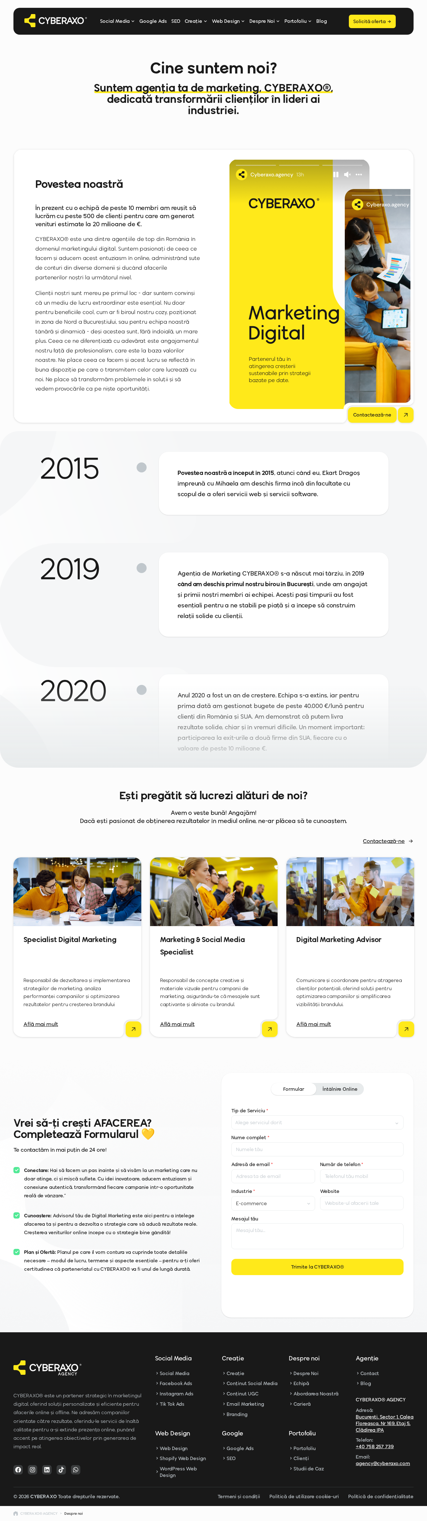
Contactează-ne (384, 841)
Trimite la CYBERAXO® (317, 1267)
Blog (321, 21)
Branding (237, 1414)
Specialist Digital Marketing (70, 939)
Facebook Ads (176, 1383)
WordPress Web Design (178, 1472)
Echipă (301, 1383)
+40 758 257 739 (375, 1446)
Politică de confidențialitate (381, 1496)
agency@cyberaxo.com (383, 1463)
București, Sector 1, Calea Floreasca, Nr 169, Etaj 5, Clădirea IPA (385, 1423)
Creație (194, 21)
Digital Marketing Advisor (338, 939)
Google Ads (153, 21)
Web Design (226, 21)
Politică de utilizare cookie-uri (304, 1496)
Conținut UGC (243, 1394)
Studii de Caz (309, 1469)
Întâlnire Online (340, 1089)
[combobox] (317, 1122)
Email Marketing (245, 1404)
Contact (369, 1373)
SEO (175, 21)
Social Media (115, 21)
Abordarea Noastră (316, 1394)
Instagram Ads (176, 1394)
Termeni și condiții (239, 1496)
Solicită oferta (369, 21)
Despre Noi (261, 21)
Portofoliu (295, 21)
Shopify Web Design (183, 1458)
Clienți (301, 1458)
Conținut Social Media (252, 1383)
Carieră (302, 1404)
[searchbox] (266, 1122)
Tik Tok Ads (172, 1404)
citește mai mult (77, 1024)
